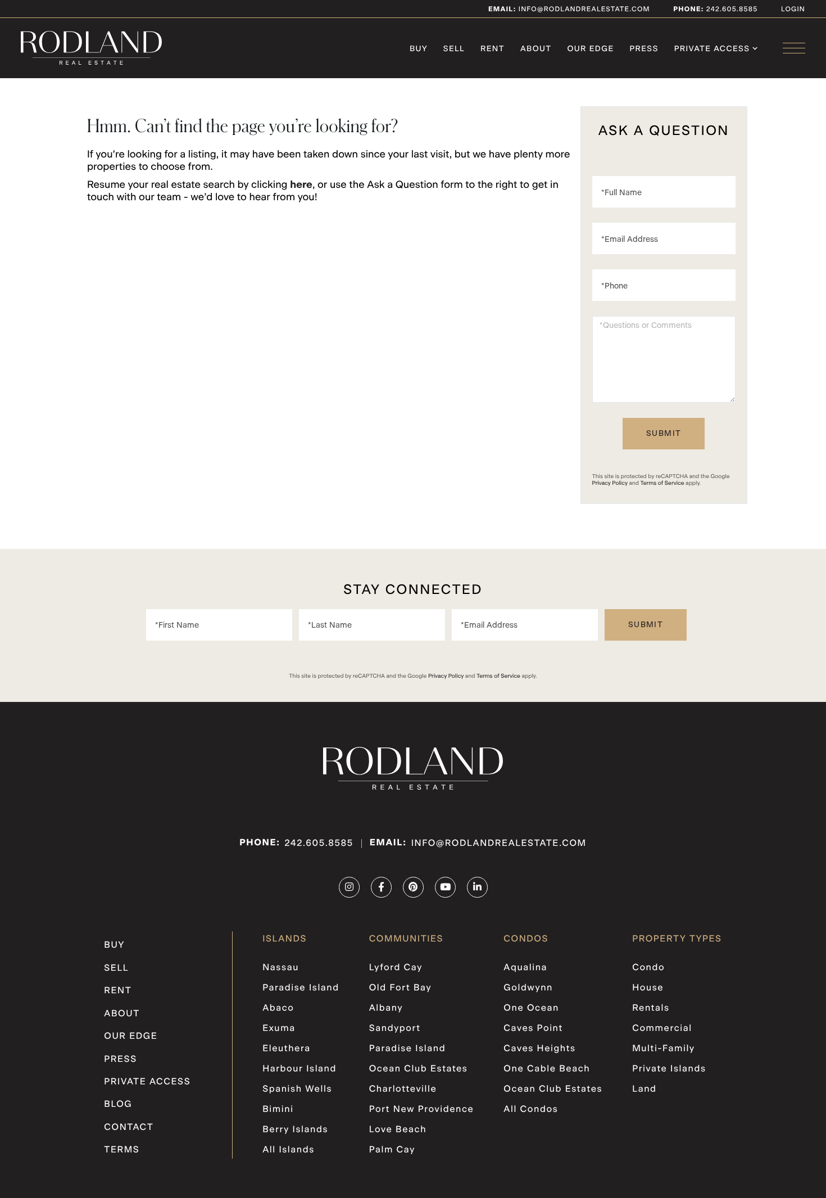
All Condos (530, 1109)
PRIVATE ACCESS (147, 1082)
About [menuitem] (536, 49)
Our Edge (130, 1036)
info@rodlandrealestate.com (569, 9)
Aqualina (525, 967)
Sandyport (395, 1028)
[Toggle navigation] (794, 48)
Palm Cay (392, 1150)
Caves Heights (539, 1048)
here (301, 185)
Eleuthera (286, 1048)
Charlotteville (403, 1089)
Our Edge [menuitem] (590, 49)
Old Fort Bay (400, 988)
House (648, 988)
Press (120, 1059)
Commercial (662, 1028)
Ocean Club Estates (418, 1069)
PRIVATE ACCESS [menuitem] (712, 49)
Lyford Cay (396, 967)
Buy (114, 945)
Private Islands (669, 1069)
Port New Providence (421, 1109)
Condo (648, 967)
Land (644, 1089)
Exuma (278, 1028)
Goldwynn (528, 988)
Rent (117, 991)
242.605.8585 (730, 9)
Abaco (278, 1008)
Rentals (651, 1008)
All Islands (288, 1150)
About (121, 1014)
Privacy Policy (610, 483)
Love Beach (397, 1129)
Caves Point (533, 1028)
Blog (118, 1104)
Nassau (280, 967)
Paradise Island (300, 988)
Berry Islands (295, 1129)
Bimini (277, 1109)
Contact (128, 1127)
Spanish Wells (297, 1089)
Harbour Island (299, 1069)
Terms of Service (662, 483)
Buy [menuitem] (419, 49)
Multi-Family (663, 1048)
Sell (116, 968)
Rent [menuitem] (492, 49)
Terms (121, 1150)
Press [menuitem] (644, 49)
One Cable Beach (546, 1069)
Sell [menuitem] (454, 49)
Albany (386, 1008)
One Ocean (531, 1008)
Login (793, 9)
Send (664, 433)
